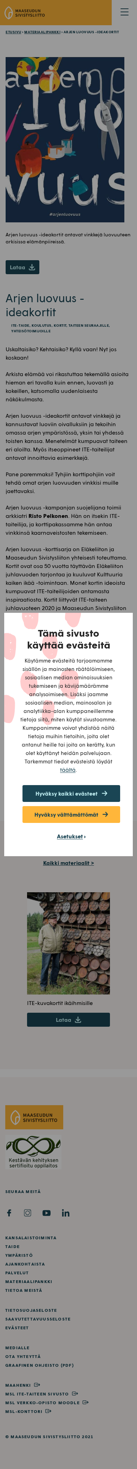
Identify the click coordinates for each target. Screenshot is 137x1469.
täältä (68, 769)
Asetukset (70, 836)
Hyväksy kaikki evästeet (66, 793)
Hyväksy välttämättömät (66, 814)
